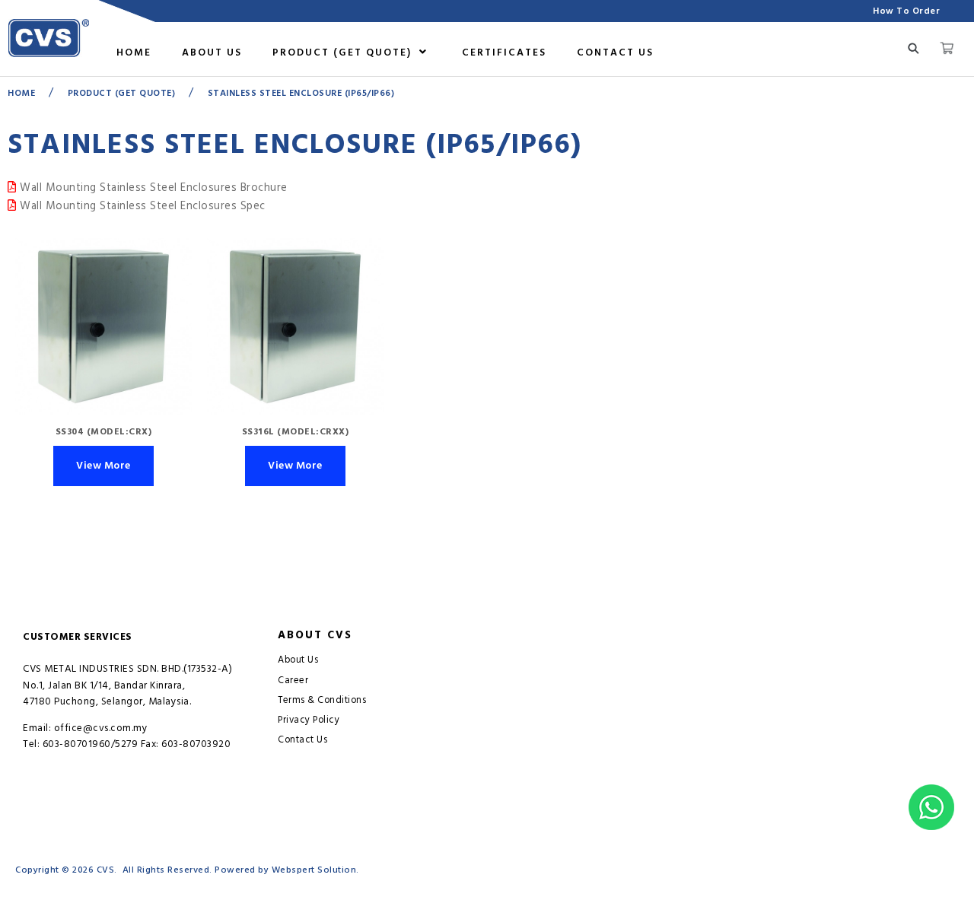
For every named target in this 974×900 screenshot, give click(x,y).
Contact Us (615, 52)
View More (103, 465)
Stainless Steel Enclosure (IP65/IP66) (301, 93)
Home (133, 52)
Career (293, 680)
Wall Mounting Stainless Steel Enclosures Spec (141, 206)
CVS (106, 869)
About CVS (315, 635)
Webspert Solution (314, 869)
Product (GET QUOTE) (343, 52)
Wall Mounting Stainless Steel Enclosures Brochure (152, 188)
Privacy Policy (308, 720)
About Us (298, 660)
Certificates (504, 52)
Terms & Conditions (322, 700)
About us (212, 52)
